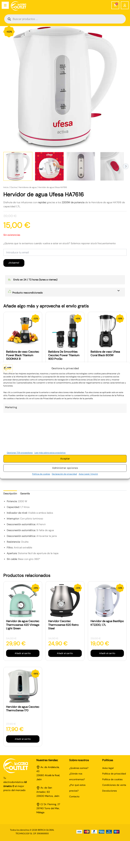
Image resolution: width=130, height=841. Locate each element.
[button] (65, 292)
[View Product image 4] (112, 166)
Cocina (13, 187)
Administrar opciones (65, 468)
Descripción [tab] (10, 493)
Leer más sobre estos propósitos (50, 452)
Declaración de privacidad (64, 474)
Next (125, 166)
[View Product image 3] (80, 166)
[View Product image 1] (17, 166)
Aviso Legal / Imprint (88, 474)
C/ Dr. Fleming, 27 (50, 804)
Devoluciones (109, 790)
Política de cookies (41, 474)
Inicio (5, 187)
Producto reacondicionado (27, 292)
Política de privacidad (114, 773)
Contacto (74, 796)
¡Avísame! (13, 262)
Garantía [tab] (25, 493)
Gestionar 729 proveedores (20, 452)
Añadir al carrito (23, 653)
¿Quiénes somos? (78, 768)
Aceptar (65, 458)
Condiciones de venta (114, 784)
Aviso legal (108, 768)
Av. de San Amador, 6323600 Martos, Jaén (47, 791)
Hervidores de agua (27, 187)
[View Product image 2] (49, 166)
